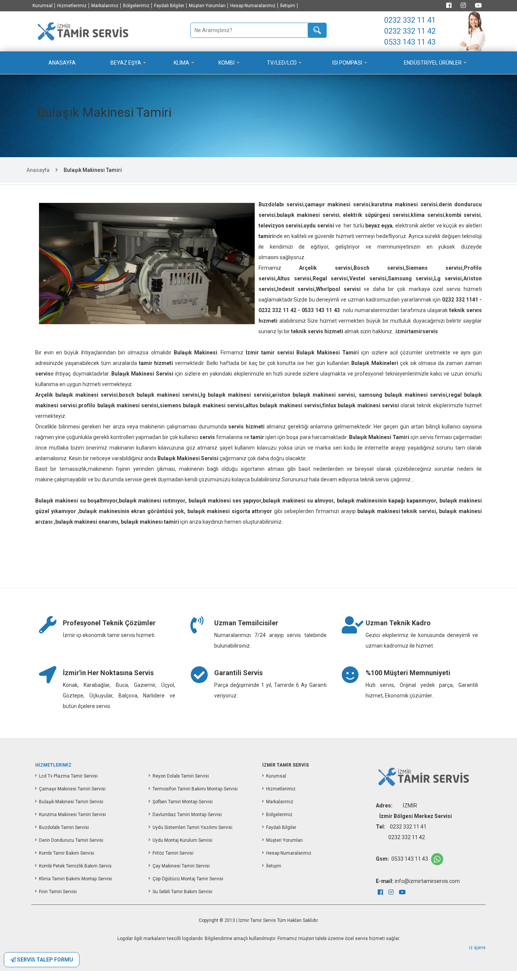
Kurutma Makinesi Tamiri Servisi (72, 814)
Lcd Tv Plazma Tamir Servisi (68, 776)
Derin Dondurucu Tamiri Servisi (71, 840)
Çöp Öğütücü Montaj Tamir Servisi (188, 878)
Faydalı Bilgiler (169, 5)
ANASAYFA (62, 63)
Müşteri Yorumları (207, 5)
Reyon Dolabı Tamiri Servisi (181, 776)
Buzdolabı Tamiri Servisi (64, 827)
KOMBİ (226, 63)
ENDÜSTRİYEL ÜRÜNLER (433, 63)
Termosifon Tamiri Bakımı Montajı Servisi (195, 789)
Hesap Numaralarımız (253, 5)
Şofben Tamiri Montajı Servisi (183, 801)
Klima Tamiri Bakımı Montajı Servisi (75, 878)
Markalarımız (104, 5)
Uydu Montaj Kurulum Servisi (182, 840)
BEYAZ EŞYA (126, 63)
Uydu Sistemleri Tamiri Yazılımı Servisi (192, 827)
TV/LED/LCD (282, 63)
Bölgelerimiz (136, 5)
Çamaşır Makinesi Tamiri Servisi (72, 789)
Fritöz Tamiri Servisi (173, 853)
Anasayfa (38, 170)
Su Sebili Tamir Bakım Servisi (182, 891)
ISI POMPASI (347, 63)
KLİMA (181, 63)
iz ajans (477, 947)
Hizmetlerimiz (72, 5)
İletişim (287, 5)
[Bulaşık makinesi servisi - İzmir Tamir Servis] (82, 31)
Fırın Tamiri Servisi (58, 891)
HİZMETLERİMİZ (53, 765)
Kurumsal (43, 5)
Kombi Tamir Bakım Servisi (66, 853)
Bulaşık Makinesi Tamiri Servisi (71, 801)
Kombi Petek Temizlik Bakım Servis (75, 866)
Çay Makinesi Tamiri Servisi (181, 866)
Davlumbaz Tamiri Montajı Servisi (187, 814)
